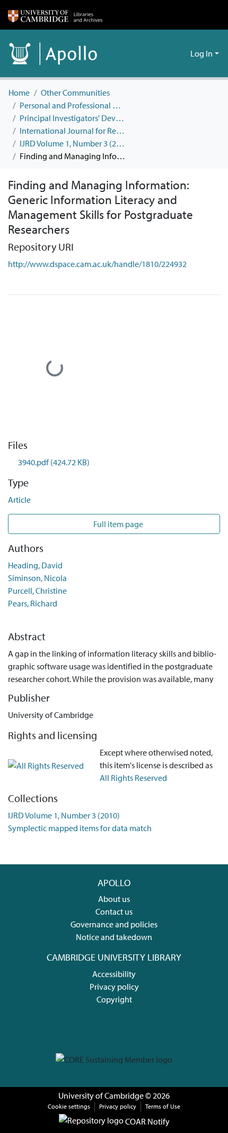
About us (114, 898)
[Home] (55, 14)
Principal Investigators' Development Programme (73, 118)
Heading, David (35, 565)
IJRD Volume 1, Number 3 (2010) (73, 143)
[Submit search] (165, 53)
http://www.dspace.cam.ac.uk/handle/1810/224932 (97, 264)
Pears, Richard (32, 603)
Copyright (114, 999)
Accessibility (114, 974)
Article (19, 499)
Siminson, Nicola (37, 578)
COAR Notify (147, 1121)
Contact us (114, 911)
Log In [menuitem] (201, 53)
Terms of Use (162, 1106)
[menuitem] (180, 53)
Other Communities (75, 92)
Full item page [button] (117, 524)
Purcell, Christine (37, 590)
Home (19, 92)
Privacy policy (114, 986)
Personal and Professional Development (73, 105)
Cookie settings (69, 1106)
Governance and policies (114, 924)
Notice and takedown (114, 937)
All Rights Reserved (133, 777)
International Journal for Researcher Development (73, 130)
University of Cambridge (101, 1095)
